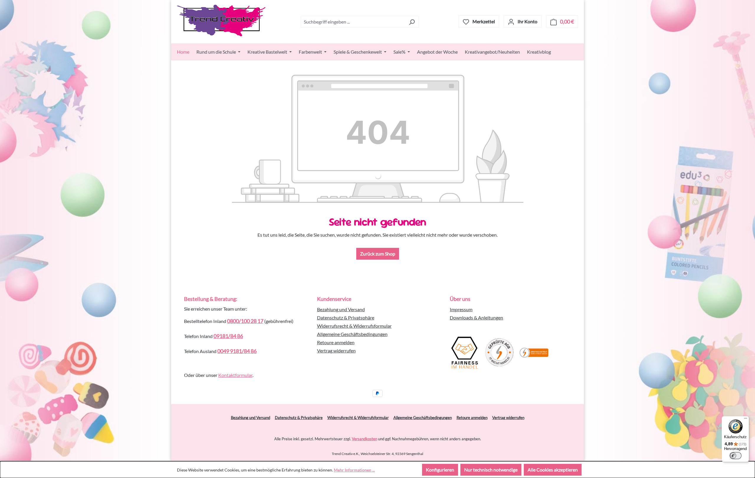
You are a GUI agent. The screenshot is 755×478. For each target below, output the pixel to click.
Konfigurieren (440, 469)
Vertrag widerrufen (336, 350)
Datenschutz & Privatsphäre (345, 317)
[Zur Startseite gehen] (221, 20)
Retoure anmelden (335, 342)
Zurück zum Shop (377, 253)
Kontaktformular (235, 375)
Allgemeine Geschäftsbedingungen (352, 334)
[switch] (735, 455)
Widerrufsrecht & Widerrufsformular (354, 326)
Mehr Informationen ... (354, 469)
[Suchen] (412, 22)
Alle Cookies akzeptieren (553, 469)
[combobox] (353, 22)
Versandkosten (364, 438)
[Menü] (745, 419)
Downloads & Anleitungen (476, 317)
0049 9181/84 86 (237, 351)
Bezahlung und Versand (341, 309)
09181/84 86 (228, 336)
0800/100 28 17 (245, 321)
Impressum (461, 309)
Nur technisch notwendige (491, 469)
